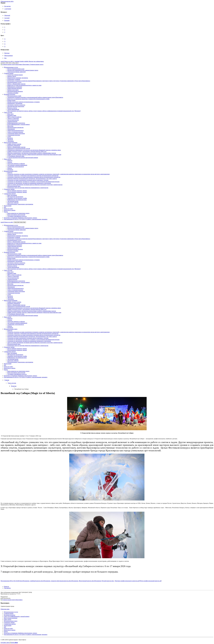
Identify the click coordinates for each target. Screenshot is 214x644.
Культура (13, 386)
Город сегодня (12, 383)
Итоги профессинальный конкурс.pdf (150, 581)
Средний (6, 18)
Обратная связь (5, 609)
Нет (5, 58)
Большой (6, 20)
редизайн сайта (9, 642)
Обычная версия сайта (7, 1)
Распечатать (5, 598)
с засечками (7, 8)
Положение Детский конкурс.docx (104, 581)
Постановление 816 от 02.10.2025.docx (12, 581)
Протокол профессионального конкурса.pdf (127, 581)
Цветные (6, 53)
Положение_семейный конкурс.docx (33, 581)
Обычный (7, 15)
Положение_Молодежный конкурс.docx (83, 581)
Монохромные (8, 55)
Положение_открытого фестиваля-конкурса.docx (58, 581)
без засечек (7, 6)
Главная (7, 380)
